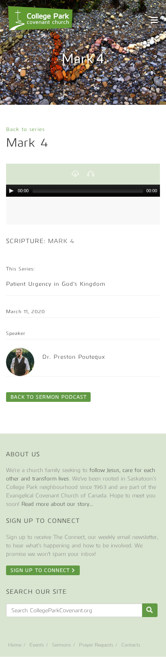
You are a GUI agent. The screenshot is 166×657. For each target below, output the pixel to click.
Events (36, 645)
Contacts (130, 645)
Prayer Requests (96, 645)
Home (14, 645)
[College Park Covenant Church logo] (40, 18)
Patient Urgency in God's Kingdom (55, 284)
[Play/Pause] (11, 190)
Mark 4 (61, 241)
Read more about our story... (57, 504)
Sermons (61, 645)
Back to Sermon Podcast (48, 397)
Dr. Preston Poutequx (73, 356)
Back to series (25, 129)
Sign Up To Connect (41, 570)
